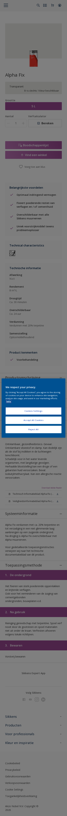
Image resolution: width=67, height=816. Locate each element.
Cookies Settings (33, 411)
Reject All (33, 429)
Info (8, 401)
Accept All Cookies (33, 420)
